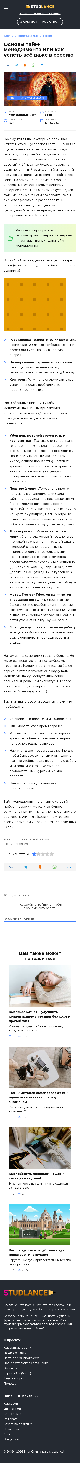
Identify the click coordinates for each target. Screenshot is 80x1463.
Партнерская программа (21, 1358)
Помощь (10, 1383)
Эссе (7, 1434)
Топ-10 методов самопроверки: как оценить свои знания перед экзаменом (38, 1097)
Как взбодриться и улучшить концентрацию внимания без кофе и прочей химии (39, 1016)
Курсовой (11, 1403)
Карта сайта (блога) (17, 1373)
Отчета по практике (18, 1424)
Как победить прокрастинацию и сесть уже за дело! (36, 1176)
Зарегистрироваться (40, 21)
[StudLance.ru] (35, 328)
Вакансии (10, 1368)
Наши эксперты (15, 1352)
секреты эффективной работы (27, 839)
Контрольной (13, 1413)
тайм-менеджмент (19, 843)
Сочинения (12, 1429)
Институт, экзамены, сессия (27, 98)
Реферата (10, 1419)
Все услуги (11, 1439)
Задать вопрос (14, 1378)
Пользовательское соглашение (26, 1363)
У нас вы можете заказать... (40, 13)
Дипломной (12, 1408)
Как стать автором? (17, 1347)
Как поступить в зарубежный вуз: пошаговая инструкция (37, 1252)
